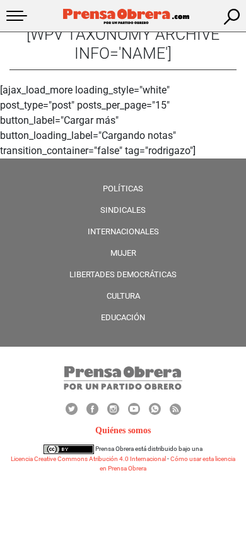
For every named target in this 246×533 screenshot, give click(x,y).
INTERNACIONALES (123, 231)
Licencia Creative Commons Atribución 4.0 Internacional (88, 458)
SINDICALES (123, 210)
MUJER (123, 253)
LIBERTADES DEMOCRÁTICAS (123, 274)
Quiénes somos (123, 430)
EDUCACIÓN (123, 317)
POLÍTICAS (123, 188)
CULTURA (123, 296)
